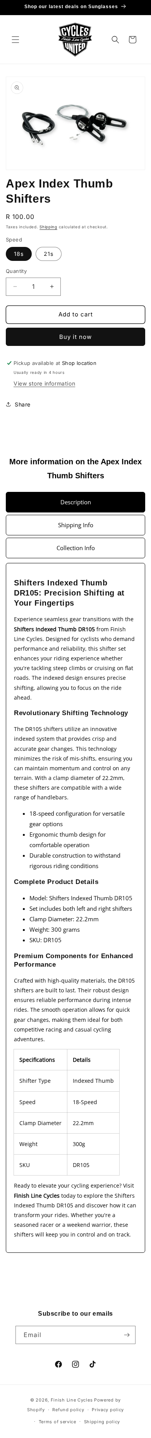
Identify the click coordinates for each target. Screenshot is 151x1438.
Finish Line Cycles (72, 1400)
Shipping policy (102, 1421)
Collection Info (76, 548)
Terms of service (57, 1421)
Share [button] (23, 404)
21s (48, 253)
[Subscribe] (126, 1335)
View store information (44, 383)
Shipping (48, 226)
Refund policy (68, 1409)
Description (75, 502)
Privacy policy (108, 1409)
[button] (15, 39)
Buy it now (75, 336)
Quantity (16, 271)
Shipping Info (75, 525)
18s (19, 253)
